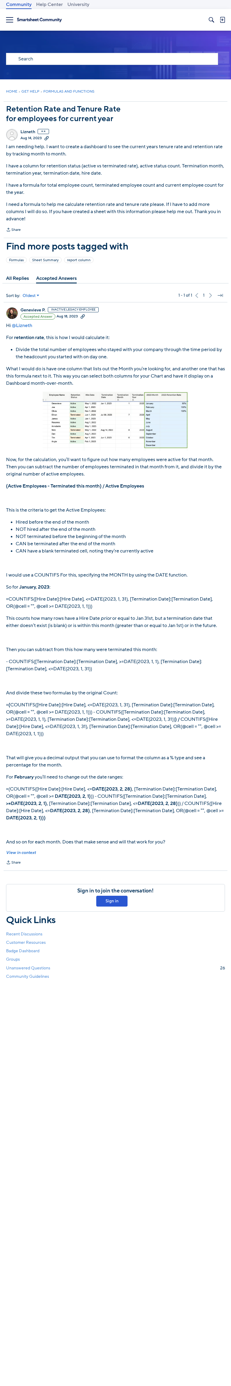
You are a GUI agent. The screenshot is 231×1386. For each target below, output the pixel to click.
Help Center (49, 4)
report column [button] (79, 260)
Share (13, 230)
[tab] (17, 278)
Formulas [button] (16, 260)
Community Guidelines (27, 976)
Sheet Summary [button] (45, 260)
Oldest (29, 296)
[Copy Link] (46, 138)
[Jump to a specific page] (220, 295)
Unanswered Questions (115, 968)
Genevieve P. (32, 310)
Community (19, 4)
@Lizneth (22, 325)
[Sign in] (222, 19)
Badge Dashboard (22, 951)
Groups (13, 959)
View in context (21, 852)
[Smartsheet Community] (39, 20)
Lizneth (27, 132)
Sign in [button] (112, 901)
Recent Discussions (24, 934)
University (78, 4)
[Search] (211, 19)
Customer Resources (26, 942)
